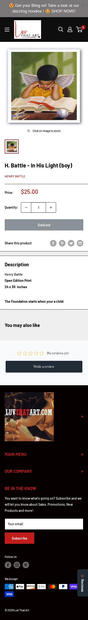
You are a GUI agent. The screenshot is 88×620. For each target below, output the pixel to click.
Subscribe (19, 538)
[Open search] (60, 29)
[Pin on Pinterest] (62, 243)
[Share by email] (80, 243)
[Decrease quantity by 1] (26, 207)
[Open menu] (7, 30)
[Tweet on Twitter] (71, 243)
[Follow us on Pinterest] (26, 565)
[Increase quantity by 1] (51, 207)
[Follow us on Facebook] (8, 565)
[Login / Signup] (70, 29)
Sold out (44, 225)
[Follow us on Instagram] (17, 565)
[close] (83, 5)
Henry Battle (15, 176)
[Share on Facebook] (53, 243)
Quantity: (11, 207)
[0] (79, 29)
